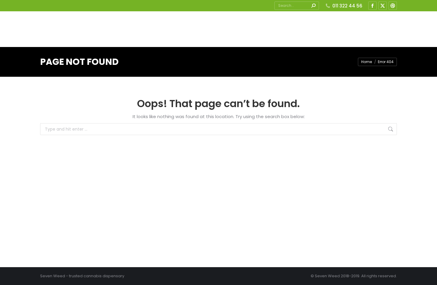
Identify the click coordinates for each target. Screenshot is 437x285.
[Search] (313, 5)
